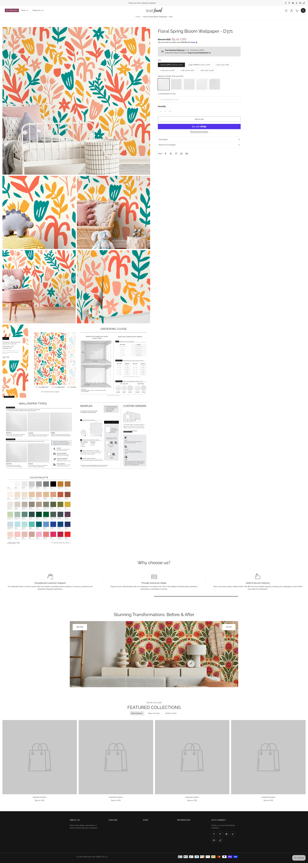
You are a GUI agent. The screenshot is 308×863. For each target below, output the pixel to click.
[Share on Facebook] (165, 153)
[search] (286, 10)
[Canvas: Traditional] (214, 84)
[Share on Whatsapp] (181, 153)
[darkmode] (303, 10)
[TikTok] (296, 3)
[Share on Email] (186, 153)
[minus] (160, 111)
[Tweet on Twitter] (170, 153)
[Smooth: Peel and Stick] (163, 84)
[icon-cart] (296, 10)
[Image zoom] (76, 101)
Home (138, 17)
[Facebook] (286, 3)
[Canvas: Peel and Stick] (176, 84)
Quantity (162, 106)
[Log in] (291, 10)
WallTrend (87, 857)
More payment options (199, 132)
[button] (199, 119)
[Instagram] (293, 3)
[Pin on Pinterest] (176, 153)
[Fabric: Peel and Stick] (189, 84)
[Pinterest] (289, 3)
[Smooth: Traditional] (202, 84)
